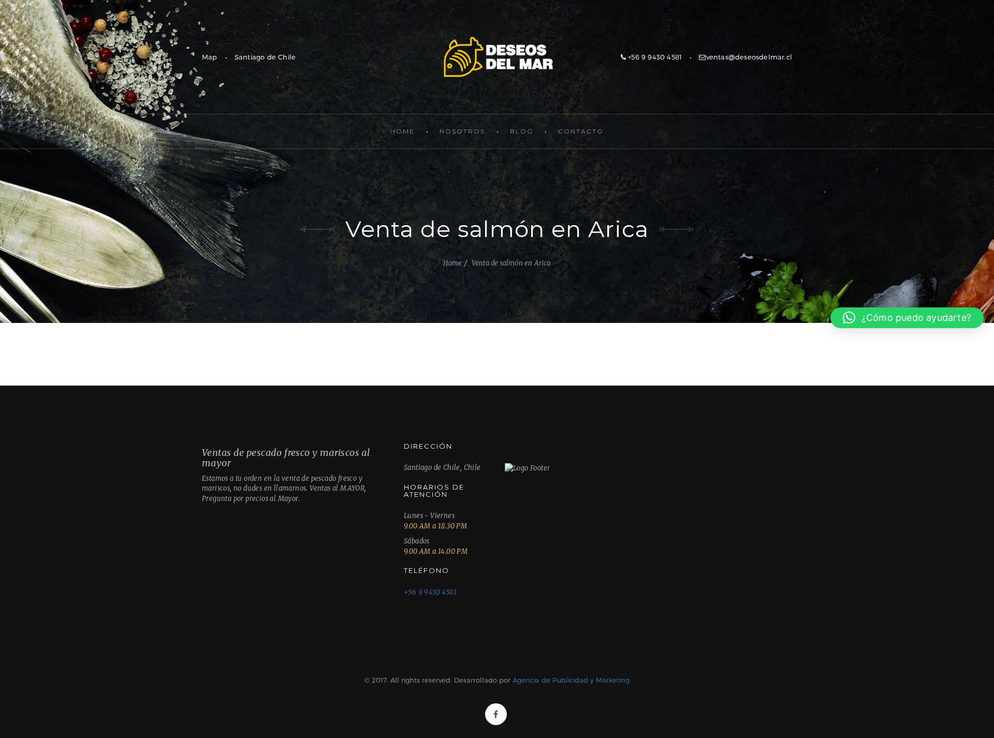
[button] (907, 317)
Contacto (581, 131)
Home (402, 131)
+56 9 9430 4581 (654, 57)
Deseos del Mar (497, 56)
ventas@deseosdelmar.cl (749, 57)
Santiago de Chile (265, 57)
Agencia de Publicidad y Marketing (571, 680)
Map (209, 57)
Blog (521, 131)
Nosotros (462, 131)
